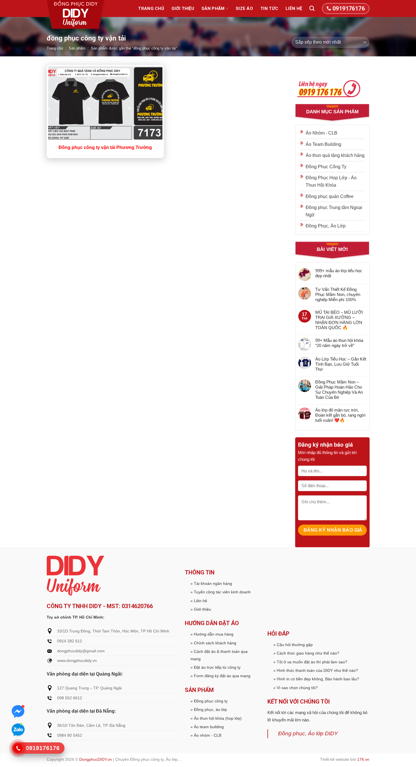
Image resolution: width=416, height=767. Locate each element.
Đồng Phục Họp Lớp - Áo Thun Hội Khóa (331, 181)
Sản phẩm (212, 8)
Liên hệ (294, 8)
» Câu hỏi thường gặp (293, 644)
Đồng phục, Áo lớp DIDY (308, 733)
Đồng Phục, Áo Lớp (326, 225)
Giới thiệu (182, 8)
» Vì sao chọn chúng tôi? (295, 687)
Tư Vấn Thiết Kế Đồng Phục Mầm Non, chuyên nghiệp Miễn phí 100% (337, 294)
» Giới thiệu (200, 609)
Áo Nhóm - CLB (321, 133)
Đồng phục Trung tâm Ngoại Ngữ (334, 211)
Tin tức (269, 8)
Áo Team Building (323, 144)
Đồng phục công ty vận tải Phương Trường (105, 147)
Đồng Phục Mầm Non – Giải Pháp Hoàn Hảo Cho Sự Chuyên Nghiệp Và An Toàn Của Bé (339, 389)
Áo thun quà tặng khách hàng (335, 155)
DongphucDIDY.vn (95, 759)
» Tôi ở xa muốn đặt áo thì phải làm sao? (310, 662)
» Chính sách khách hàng (213, 643)
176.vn (363, 759)
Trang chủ (151, 8)
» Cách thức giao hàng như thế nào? (306, 653)
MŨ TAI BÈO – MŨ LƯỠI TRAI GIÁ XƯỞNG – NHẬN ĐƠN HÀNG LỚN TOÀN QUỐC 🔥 (339, 320)
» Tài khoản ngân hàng (211, 583)
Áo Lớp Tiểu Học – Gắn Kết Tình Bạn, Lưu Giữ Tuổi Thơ (340, 363)
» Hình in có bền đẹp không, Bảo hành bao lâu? (316, 679)
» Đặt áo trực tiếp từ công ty (215, 667)
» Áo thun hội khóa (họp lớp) (216, 718)
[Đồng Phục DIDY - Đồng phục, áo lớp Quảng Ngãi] (76, 15)
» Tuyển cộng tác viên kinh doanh (220, 592)
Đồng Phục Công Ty (326, 166)
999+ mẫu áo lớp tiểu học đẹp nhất (338, 273)
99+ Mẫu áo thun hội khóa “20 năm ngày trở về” (339, 343)
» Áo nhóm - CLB (205, 735)
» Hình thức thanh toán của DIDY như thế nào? (315, 670)
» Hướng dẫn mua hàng (211, 634)
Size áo (244, 8)
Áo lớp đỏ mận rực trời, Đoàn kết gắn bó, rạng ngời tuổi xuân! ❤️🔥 (340, 414)
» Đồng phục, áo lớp (208, 709)
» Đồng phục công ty (209, 701)
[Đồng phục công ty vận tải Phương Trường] (105, 103)
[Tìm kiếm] (311, 8)
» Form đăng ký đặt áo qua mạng (220, 676)
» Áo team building (207, 727)
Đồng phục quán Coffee (329, 196)
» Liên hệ (198, 600)
